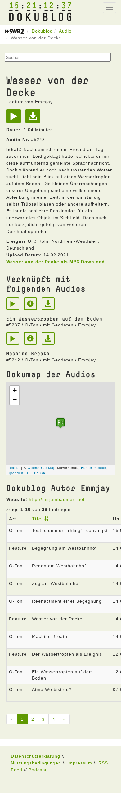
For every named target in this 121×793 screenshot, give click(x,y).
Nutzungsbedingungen (36, 762)
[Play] (15, 118)
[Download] (34, 118)
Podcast (38, 769)
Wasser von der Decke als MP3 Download (55, 261)
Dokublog (42, 31)
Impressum (79, 762)
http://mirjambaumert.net (57, 499)
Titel (37, 518)
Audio (65, 31)
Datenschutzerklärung (35, 756)
